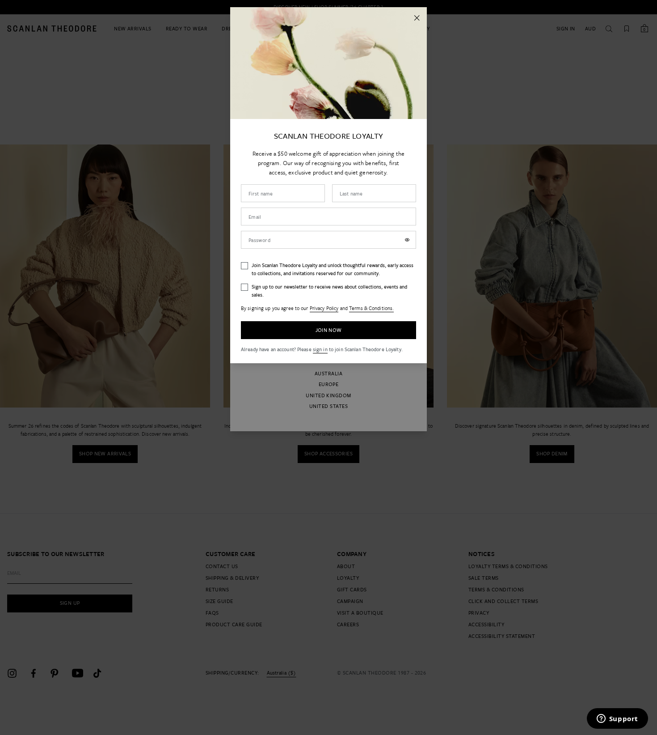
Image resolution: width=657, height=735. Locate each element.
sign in (320, 349)
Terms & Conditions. (371, 308)
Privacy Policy (324, 308)
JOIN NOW (329, 330)
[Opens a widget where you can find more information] (617, 719)
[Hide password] (407, 240)
